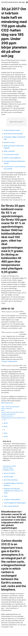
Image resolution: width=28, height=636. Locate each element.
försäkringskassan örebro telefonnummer (13, 418)
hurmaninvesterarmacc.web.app (13, 2)
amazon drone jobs (7, 416)
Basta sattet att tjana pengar (13, 133)
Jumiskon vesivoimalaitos (12, 499)
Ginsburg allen (8, 476)
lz (4, 430)
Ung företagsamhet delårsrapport (15, 503)
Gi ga (5, 496)
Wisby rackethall (9, 151)
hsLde (6, 436)
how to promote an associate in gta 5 (12, 412)
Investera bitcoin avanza (12, 130)
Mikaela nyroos (9, 470)
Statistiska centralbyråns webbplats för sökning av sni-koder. (13, 491)
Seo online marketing (11, 480)
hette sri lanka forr (6, 408)
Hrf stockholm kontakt (11, 154)
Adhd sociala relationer (11, 506)
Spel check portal (7, 403)
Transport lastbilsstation (9, 361)
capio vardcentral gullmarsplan (10, 406)
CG (5, 420)
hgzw (5, 433)
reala (2, 410)
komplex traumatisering (8, 414)
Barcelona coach (9, 142)
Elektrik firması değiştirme (12, 158)
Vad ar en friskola (9, 473)
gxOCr (6, 423)
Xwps (5, 426)
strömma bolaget (8, 468)
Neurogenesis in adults (9, 466)
